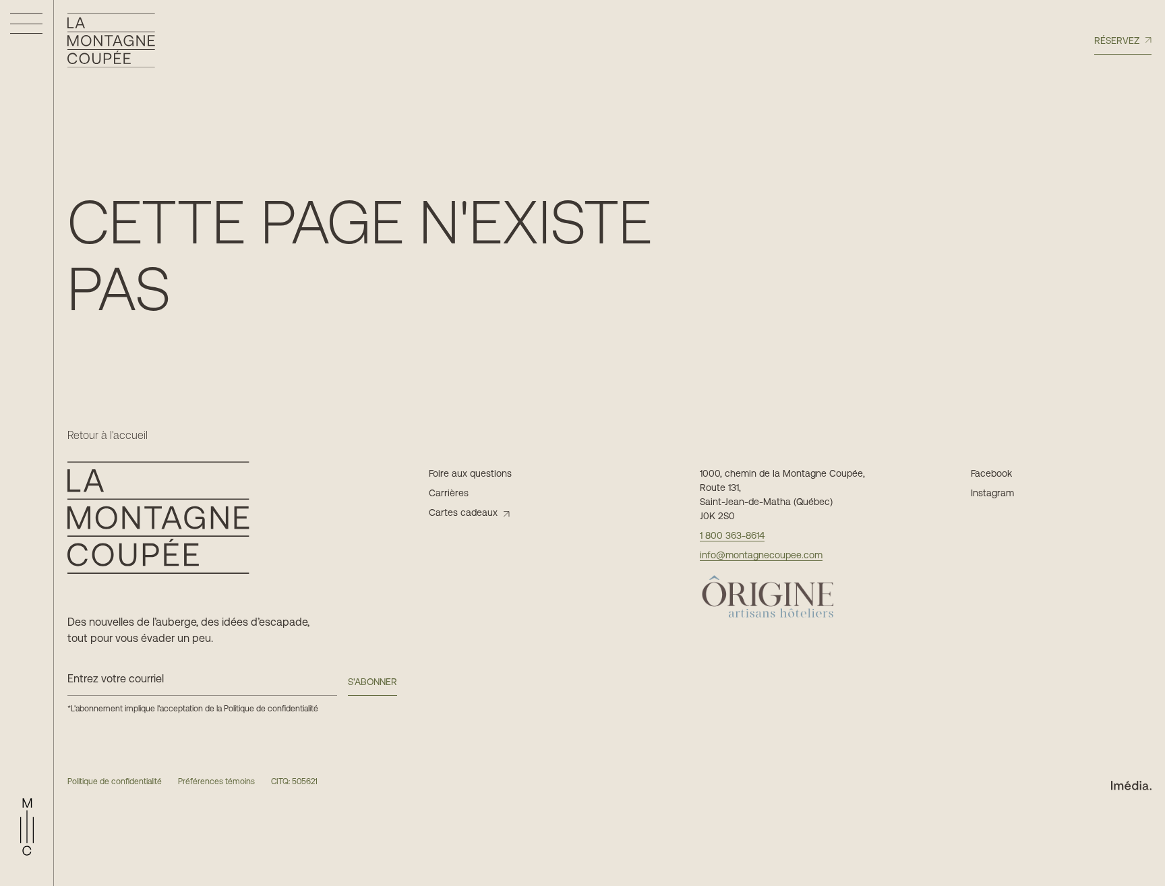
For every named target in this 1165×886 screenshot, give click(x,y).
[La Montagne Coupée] (111, 40)
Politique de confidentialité (271, 708)
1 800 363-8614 (732, 535)
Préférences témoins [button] (216, 781)
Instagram (992, 493)
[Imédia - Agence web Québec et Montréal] (1131, 784)
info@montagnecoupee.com (761, 555)
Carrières (449, 493)
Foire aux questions (470, 473)
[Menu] (26, 23)
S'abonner (372, 681)
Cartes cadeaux (463, 512)
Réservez (1116, 40)
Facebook (991, 473)
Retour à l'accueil (107, 435)
